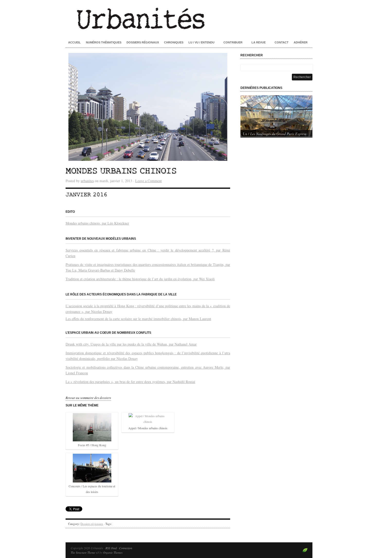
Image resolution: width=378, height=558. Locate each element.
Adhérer (301, 42)
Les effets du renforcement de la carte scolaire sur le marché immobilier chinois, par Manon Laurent (138, 318)
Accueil (74, 42)
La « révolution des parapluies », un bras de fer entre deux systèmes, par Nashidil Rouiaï (130, 381)
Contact (282, 42)
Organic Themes (112, 552)
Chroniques (173, 42)
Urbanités (189, 18)
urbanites (87, 180)
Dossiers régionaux (143, 42)
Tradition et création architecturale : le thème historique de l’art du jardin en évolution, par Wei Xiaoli (140, 278)
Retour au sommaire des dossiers (88, 397)
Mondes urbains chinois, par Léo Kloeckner (97, 223)
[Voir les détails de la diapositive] (276, 116)
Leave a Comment (148, 180)
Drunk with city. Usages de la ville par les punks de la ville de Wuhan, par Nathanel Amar (131, 344)
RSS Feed (111, 548)
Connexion (125, 548)
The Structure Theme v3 (85, 552)
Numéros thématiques (103, 42)
